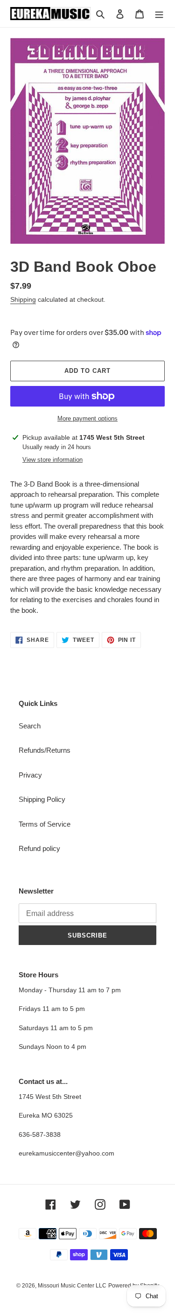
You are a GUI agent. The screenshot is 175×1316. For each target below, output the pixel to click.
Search (30, 726)
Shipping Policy (42, 799)
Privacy (30, 775)
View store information (52, 459)
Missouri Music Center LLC (72, 1285)
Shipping (23, 299)
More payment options (87, 418)
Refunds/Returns (44, 750)
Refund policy (39, 848)
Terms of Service (44, 824)
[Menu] (159, 14)
